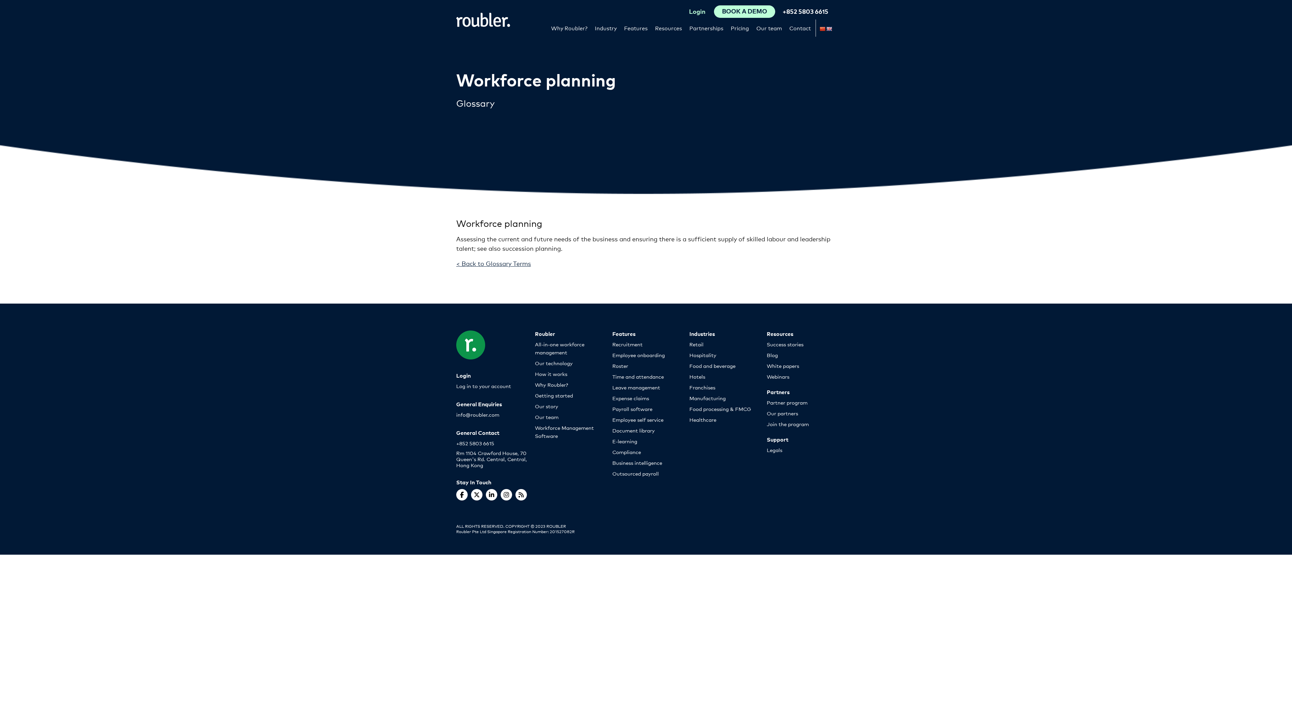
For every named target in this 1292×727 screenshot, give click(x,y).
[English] (829, 29)
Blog (772, 355)
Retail (696, 344)
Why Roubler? (569, 28)
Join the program (788, 424)
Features (636, 28)
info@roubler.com (477, 414)
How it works (551, 374)
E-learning (624, 441)
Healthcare (702, 419)
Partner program (787, 402)
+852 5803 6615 (805, 11)
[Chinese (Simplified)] (822, 29)
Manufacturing (707, 398)
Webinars (778, 376)
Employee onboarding (638, 355)
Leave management (636, 387)
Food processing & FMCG (720, 409)
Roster (620, 365)
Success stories (785, 344)
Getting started (554, 395)
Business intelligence (637, 462)
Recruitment (627, 344)
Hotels (697, 376)
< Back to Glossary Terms (493, 263)
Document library (633, 430)
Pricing (740, 28)
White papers (783, 365)
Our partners (782, 413)
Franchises (702, 387)
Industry (606, 28)
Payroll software (632, 409)
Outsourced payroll (635, 473)
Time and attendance (638, 376)
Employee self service (637, 419)
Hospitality (702, 355)
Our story (546, 406)
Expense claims (630, 398)
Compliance (626, 452)
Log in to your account (483, 386)
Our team (769, 28)
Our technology (554, 363)
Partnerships (706, 28)
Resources (668, 28)
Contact (800, 28)
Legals (774, 450)
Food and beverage (712, 365)
